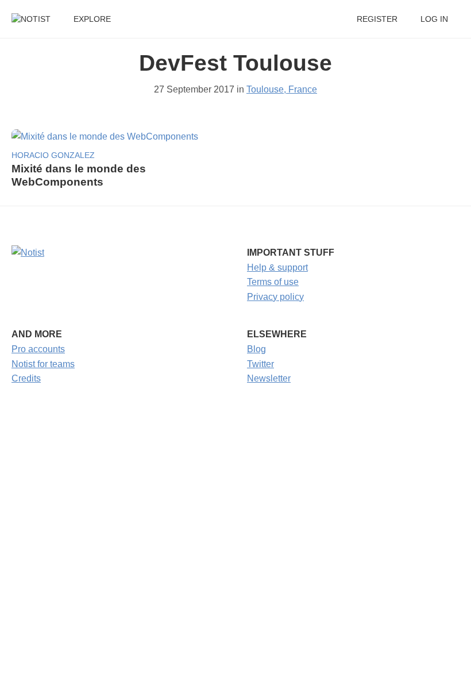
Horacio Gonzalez (53, 155)
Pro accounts (38, 349)
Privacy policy (275, 297)
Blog (256, 349)
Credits (26, 378)
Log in (434, 19)
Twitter (260, 364)
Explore (92, 19)
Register (377, 19)
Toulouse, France (281, 89)
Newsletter (269, 378)
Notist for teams (43, 364)
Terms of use (273, 282)
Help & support (277, 267)
